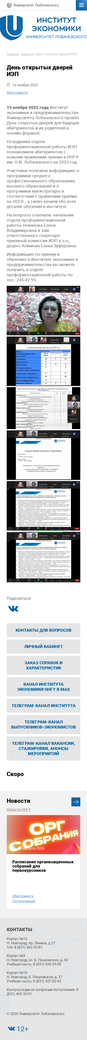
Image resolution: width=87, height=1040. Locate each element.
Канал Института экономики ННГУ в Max (43, 687)
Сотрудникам (23, 901)
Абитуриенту (17, 93)
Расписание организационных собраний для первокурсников (43, 866)
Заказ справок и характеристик (43, 665)
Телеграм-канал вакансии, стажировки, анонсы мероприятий (43, 748)
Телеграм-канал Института (44, 705)
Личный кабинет (43, 646)
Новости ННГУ (19, 810)
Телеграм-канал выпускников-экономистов (43, 724)
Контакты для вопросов (43, 630)
